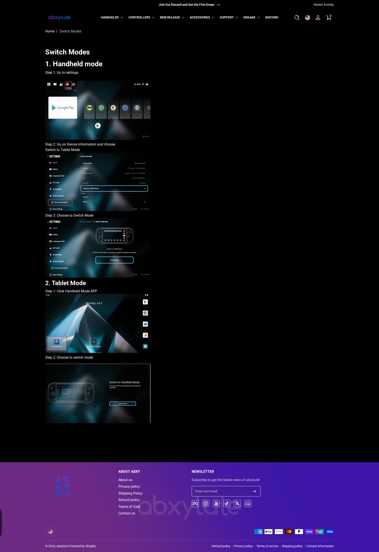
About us (125, 480)
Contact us (126, 513)
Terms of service (267, 546)
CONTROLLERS (139, 17)
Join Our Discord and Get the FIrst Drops (186, 4)
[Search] (297, 17)
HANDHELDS (110, 17)
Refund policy (129, 500)
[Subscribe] (254, 491)
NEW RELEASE (170, 17)
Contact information (320, 546)
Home (49, 31)
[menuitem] (152, 480)
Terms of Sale (129, 507)
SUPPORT (227, 17)
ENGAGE (249, 17)
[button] (297, 18)
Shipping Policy (130, 493)
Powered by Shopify (82, 546)
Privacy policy (129, 486)
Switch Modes (70, 31)
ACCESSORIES (200, 17)
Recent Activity (324, 4)
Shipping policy (292, 546)
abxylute (62, 546)
